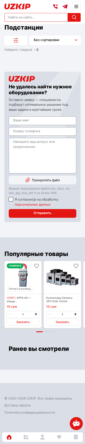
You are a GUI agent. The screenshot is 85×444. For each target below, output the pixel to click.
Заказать (23, 322)
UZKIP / (11, 297)
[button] (39, 331)
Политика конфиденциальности (29, 412)
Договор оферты (17, 405)
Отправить (42, 213)
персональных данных (33, 204)
